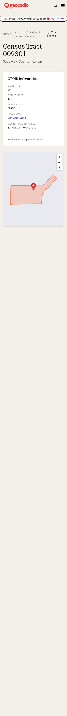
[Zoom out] (59, 162)
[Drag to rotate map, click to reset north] (59, 167)
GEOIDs (8, 34)
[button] (33, 186)
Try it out (55, 18)
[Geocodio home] (22, 5)
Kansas (18, 36)
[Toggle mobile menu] (63, 5)
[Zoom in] (59, 157)
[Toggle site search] (55, 5)
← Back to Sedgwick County (25, 139)
